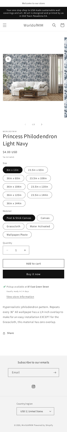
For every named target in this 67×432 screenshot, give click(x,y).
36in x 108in (14, 186)
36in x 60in (13, 178)
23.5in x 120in (39, 186)
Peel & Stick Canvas (19, 218)
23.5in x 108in (38, 178)
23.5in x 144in (39, 195)
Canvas (45, 218)
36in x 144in (14, 203)
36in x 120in (14, 195)
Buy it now (33, 274)
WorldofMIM (27, 425)
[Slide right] (42, 124)
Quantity (7, 242)
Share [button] (10, 333)
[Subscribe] (55, 372)
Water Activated (40, 226)
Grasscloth (13, 226)
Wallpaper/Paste (17, 234)
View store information (20, 296)
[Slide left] (25, 124)
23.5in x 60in (36, 170)
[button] (5, 25)
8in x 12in (13, 170)
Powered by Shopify (43, 425)
